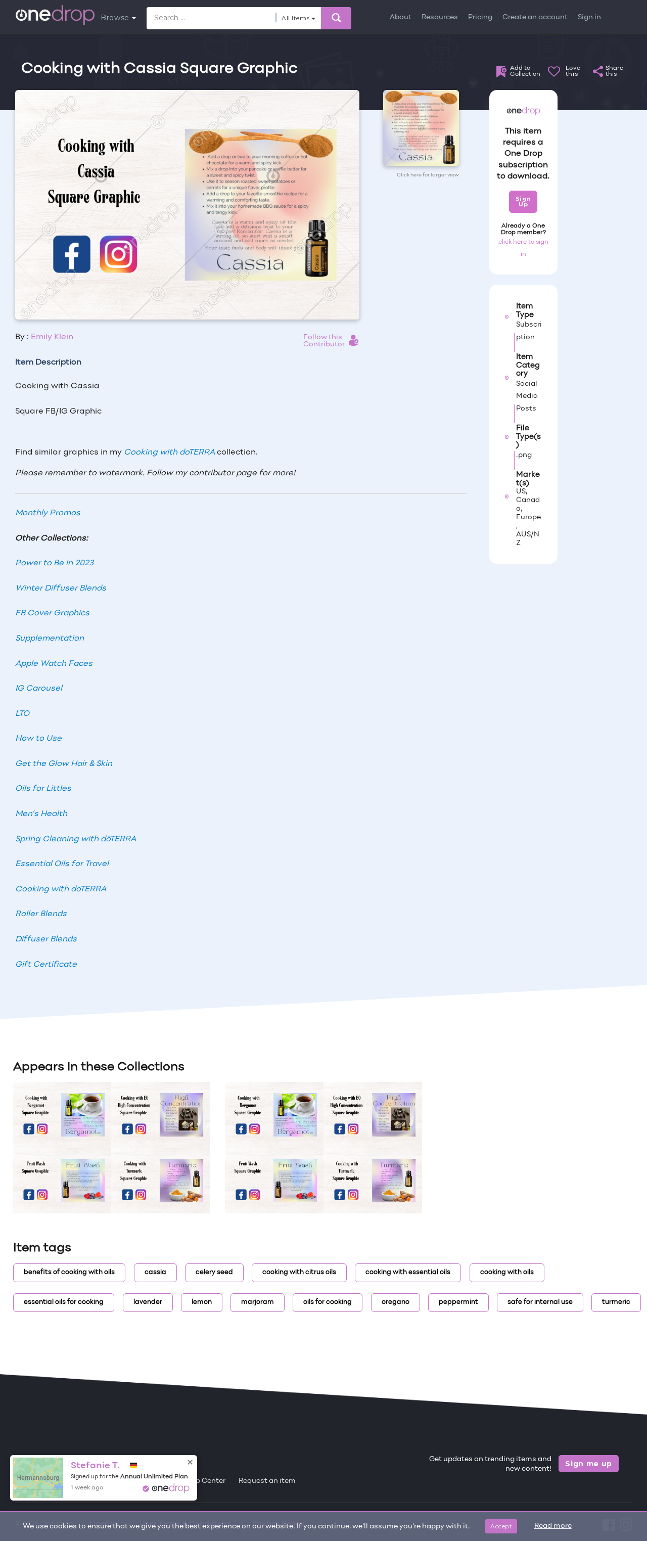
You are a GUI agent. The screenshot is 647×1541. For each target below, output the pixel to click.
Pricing (480, 17)
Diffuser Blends (46, 939)
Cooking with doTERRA (169, 452)
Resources (440, 17)
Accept (501, 1526)
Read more (553, 1526)
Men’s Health (41, 814)
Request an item (267, 1481)
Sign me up (588, 1463)
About (400, 17)
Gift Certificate (46, 965)
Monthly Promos (47, 513)
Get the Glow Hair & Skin (63, 764)
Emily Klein (52, 337)
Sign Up (523, 201)
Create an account (535, 17)
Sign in (589, 17)
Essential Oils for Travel (62, 864)
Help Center (204, 1481)
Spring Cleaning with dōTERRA (75, 839)
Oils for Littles (43, 789)
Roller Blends (41, 914)
